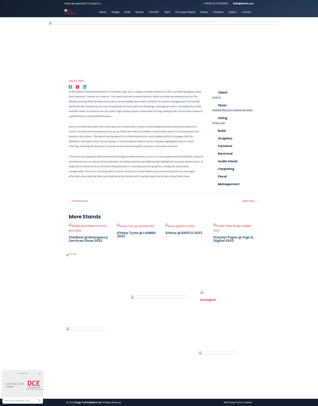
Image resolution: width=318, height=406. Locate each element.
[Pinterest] (77, 87)
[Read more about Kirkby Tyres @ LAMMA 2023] (136, 225)
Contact (230, 269)
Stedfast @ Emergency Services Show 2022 (88, 239)
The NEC (137, 269)
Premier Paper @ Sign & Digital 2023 (233, 239)
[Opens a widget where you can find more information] (22, 387)
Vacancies (206, 340)
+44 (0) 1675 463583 (216, 3)
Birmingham (208, 300)
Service (123, 269)
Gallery (216, 269)
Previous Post (78, 200)
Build (111, 269)
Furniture (202, 269)
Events (188, 269)
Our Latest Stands (169, 269)
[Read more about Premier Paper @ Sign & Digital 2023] (235, 227)
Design (99, 269)
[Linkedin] (84, 87)
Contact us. (94, 3)
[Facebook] (70, 87)
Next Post (249, 200)
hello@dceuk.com (243, 3)
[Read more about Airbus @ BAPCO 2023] (180, 225)
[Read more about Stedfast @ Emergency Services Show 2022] (91, 227)
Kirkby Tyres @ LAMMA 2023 (136, 234)
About (86, 269)
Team (151, 269)
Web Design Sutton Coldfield (238, 402)
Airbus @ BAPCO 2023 (183, 232)
